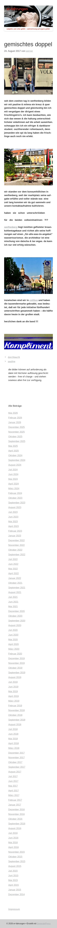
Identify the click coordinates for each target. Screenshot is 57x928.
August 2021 (14, 592)
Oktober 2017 (15, 762)
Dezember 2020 (16, 611)
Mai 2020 (13, 639)
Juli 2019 (13, 682)
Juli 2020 (13, 630)
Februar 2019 (15, 705)
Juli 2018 (13, 729)
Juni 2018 (13, 734)
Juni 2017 (13, 781)
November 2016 (16, 814)
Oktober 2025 (15, 436)
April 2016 (13, 847)
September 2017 (16, 767)
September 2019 (16, 672)
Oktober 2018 (15, 715)
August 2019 (14, 677)
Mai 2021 (13, 606)
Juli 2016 (13, 833)
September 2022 (16, 554)
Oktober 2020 (15, 616)
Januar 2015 (14, 889)
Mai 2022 (13, 568)
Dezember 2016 (16, 809)
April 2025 (13, 450)
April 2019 (13, 696)
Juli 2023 (13, 512)
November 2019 (16, 663)
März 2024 (13, 488)
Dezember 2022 (16, 540)
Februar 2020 (15, 653)
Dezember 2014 (16, 894)
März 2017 (13, 795)
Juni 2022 (13, 564)
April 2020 (13, 644)
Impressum (14, 909)
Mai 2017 (13, 786)
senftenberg (10, 227)
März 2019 (13, 701)
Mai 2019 (13, 691)
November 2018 (16, 710)
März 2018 (13, 748)
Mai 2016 (13, 842)
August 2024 (14, 465)
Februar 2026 (15, 417)
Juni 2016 (13, 838)
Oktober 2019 (15, 668)
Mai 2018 (13, 738)
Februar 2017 (15, 800)
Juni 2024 (13, 474)
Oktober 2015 (15, 856)
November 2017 (16, 757)
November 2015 (16, 852)
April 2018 (13, 743)
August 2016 (14, 828)
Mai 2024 (13, 479)
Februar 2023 (15, 531)
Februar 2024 (15, 493)
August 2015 (14, 866)
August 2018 (14, 724)
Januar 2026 (14, 422)
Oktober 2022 (15, 550)
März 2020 (13, 649)
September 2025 (16, 441)
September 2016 (16, 823)
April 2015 (13, 885)
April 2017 (13, 790)
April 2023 (13, 526)
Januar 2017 (14, 804)
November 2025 (16, 432)
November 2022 (16, 545)
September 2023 (16, 502)
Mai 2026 (13, 413)
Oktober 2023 (15, 498)
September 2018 (16, 719)
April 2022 (13, 573)
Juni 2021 (13, 601)
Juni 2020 (13, 635)
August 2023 (14, 507)
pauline (11, 361)
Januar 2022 (14, 578)
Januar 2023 (14, 535)
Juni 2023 (13, 517)
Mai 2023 (13, 521)
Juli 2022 (13, 559)
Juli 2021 (13, 597)
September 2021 (16, 587)
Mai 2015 (13, 880)
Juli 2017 (13, 776)
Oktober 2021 (15, 583)
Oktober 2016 (15, 819)
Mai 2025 (13, 446)
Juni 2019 (13, 686)
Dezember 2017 (16, 753)
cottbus (33, 300)
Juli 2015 (13, 871)
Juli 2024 (13, 469)
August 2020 (14, 625)
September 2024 (16, 460)
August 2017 (14, 771)
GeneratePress (44, 923)
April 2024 (13, 483)
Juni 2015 (13, 875)
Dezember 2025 (16, 427)
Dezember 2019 (16, 658)
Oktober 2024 (15, 455)
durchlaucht (14, 357)
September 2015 (16, 861)
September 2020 (16, 620)
